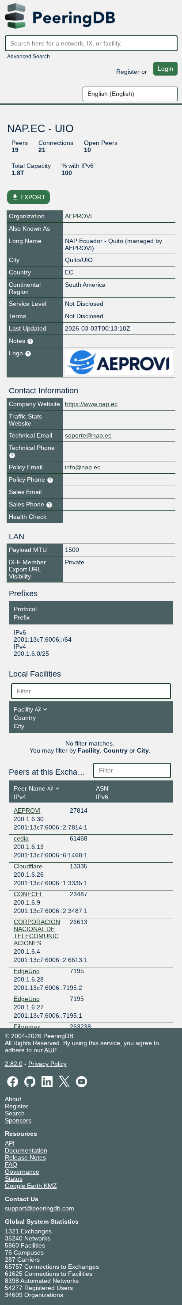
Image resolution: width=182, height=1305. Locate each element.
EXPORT (28, 197)
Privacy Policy (47, 1063)
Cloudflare (28, 866)
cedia (21, 838)
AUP (50, 1050)
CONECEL (28, 894)
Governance (22, 1171)
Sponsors (18, 1120)
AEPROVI (78, 216)
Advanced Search (28, 56)
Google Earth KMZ (31, 1185)
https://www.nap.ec (91, 403)
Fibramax (27, 1026)
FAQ (11, 1164)
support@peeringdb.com (39, 1208)
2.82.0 (14, 1063)
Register (128, 71)
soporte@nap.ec (88, 435)
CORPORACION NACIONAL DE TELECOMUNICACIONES (37, 932)
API (10, 1143)
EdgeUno (27, 970)
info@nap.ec (82, 467)
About (13, 1099)
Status (14, 1178)
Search (15, 1113)
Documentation (26, 1150)
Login (165, 68)
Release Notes (25, 1157)
